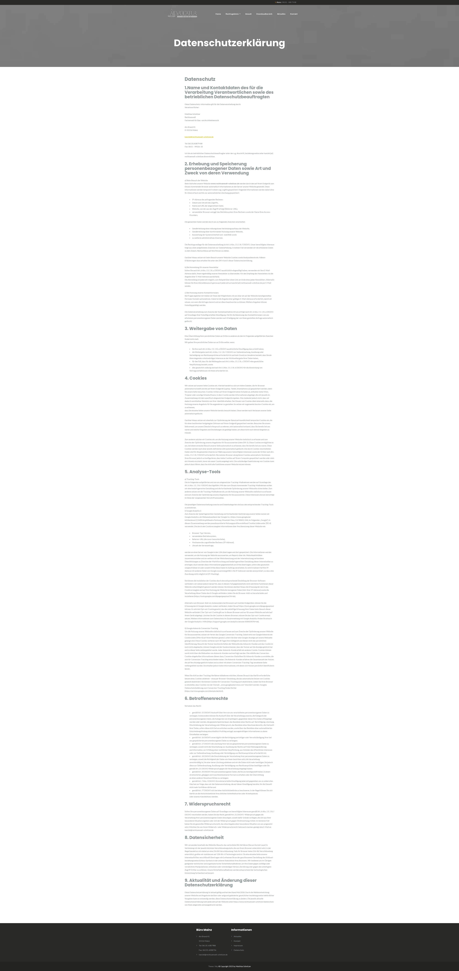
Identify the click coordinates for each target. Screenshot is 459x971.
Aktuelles (281, 14)
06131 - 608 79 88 (289, 2)
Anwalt (248, 14)
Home (218, 14)
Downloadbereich (264, 14)
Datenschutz (239, 950)
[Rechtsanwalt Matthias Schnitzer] (182, 13)
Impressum (238, 945)
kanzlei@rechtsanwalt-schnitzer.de (199, 137)
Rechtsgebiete (232, 14)
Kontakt (294, 14)
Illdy (216, 966)
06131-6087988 (207, 945)
